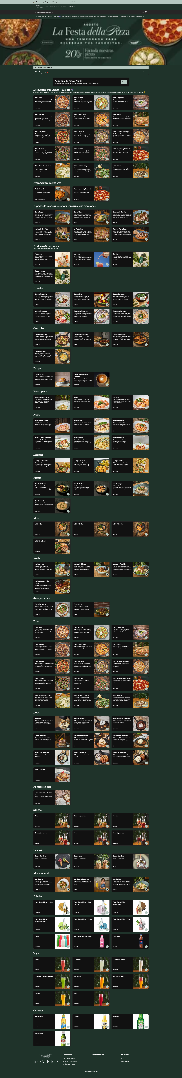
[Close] (149, 511)
